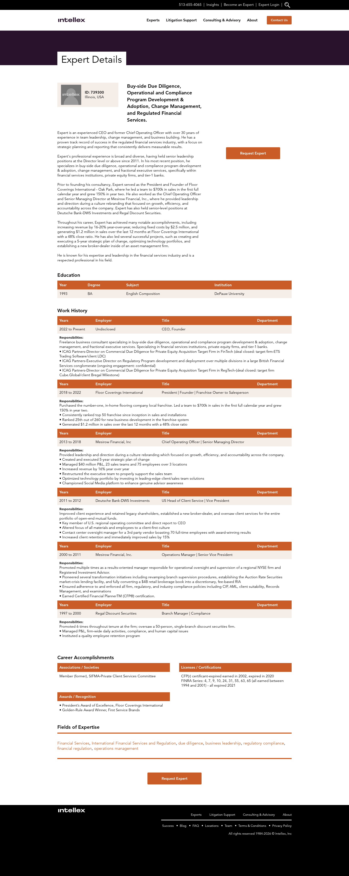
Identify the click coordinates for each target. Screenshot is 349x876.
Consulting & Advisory (222, 20)
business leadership (223, 743)
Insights (212, 4)
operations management (116, 748)
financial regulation (74, 748)
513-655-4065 (190, 4)
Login (269, 4)
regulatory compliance (263, 743)
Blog (183, 826)
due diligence (190, 743)
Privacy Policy (282, 826)
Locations (212, 826)
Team (228, 826)
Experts (153, 20)
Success (168, 826)
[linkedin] (289, 841)
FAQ (195, 826)
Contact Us (279, 20)
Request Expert (253, 153)
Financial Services (73, 743)
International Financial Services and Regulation (134, 743)
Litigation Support (181, 20)
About (252, 20)
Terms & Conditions (252, 826)
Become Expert (239, 4)
